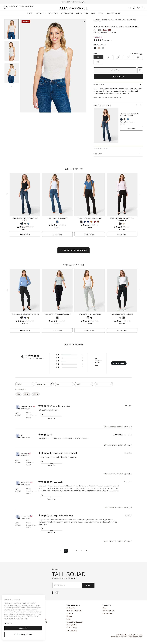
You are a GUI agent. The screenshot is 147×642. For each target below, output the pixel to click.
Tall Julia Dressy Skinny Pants (25, 314)
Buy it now (118, 76)
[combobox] (24, 384)
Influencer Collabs (109, 611)
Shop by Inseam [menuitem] (113, 13)
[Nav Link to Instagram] (57, 593)
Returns (69, 616)
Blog (104, 608)
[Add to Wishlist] (83, 21)
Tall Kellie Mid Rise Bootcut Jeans (129, 114)
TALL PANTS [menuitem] (53, 13)
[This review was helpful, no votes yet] (125, 427)
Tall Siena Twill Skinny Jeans (57, 314)
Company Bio (107, 613)
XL (138, 57)
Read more (115, 491)
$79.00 (57, 324)
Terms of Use (71, 630)
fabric (18, 394)
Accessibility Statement (75, 622)
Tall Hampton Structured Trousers (122, 219)
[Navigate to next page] (86, 551)
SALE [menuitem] (93, 13)
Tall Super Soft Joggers (89, 314)
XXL (98, 62)
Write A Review (119, 363)
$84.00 (122, 124)
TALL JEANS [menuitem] (40, 13)
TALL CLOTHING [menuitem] (67, 13)
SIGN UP (5, 8)
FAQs (68, 619)
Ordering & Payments (74, 611)
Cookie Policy (71, 628)
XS (98, 57)
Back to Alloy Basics (75, 250)
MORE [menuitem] (101, 13)
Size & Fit (98, 154)
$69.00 (89, 324)
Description (99, 85)
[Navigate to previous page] (61, 551)
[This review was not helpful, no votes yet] (129, 427)
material (26, 394)
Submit (88, 585)
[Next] (11, 85)
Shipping (96, 32)
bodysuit (35, 394)
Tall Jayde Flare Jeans (57, 218)
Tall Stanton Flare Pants (89, 218)
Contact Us (70, 608)
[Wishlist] (138, 7)
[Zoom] (53, 66)
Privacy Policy (72, 625)
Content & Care (100, 149)
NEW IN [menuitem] (29, 13)
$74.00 (89, 228)
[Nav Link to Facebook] (53, 593)
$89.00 (57, 228)
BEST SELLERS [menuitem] (82, 13)
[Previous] (136, 105)
